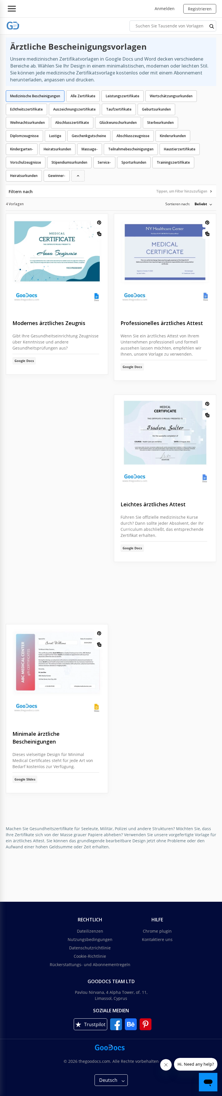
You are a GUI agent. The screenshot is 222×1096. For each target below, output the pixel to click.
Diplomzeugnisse (24, 135)
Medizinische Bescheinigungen (35, 96)
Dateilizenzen (90, 931)
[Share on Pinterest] (99, 222)
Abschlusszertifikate (72, 122)
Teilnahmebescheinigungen (130, 149)
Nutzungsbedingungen (90, 939)
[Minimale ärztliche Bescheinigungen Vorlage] (57, 672)
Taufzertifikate (119, 109)
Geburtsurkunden (156, 109)
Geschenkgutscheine (89, 135)
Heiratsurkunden (57, 149)
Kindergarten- (21, 149)
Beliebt (201, 203)
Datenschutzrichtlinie (90, 948)
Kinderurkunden (173, 135)
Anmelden (165, 8)
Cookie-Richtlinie (90, 956)
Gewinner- (56, 175)
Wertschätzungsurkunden (171, 96)
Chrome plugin (157, 931)
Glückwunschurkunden (118, 122)
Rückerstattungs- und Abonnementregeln (90, 964)
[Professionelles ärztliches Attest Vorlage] (165, 262)
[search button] (212, 26)
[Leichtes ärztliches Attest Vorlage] (165, 443)
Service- (104, 162)
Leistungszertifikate (122, 96)
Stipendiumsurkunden (69, 162)
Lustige (55, 135)
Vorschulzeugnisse (25, 162)
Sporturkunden (133, 162)
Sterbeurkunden (160, 122)
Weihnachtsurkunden (27, 122)
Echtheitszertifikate (26, 109)
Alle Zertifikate (83, 96)
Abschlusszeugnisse (132, 135)
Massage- (90, 149)
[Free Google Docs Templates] (13, 26)
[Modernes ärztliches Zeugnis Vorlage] (57, 262)
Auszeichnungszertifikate (74, 109)
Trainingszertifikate (173, 162)
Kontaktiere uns (157, 939)
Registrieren (200, 9)
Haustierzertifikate (179, 149)
